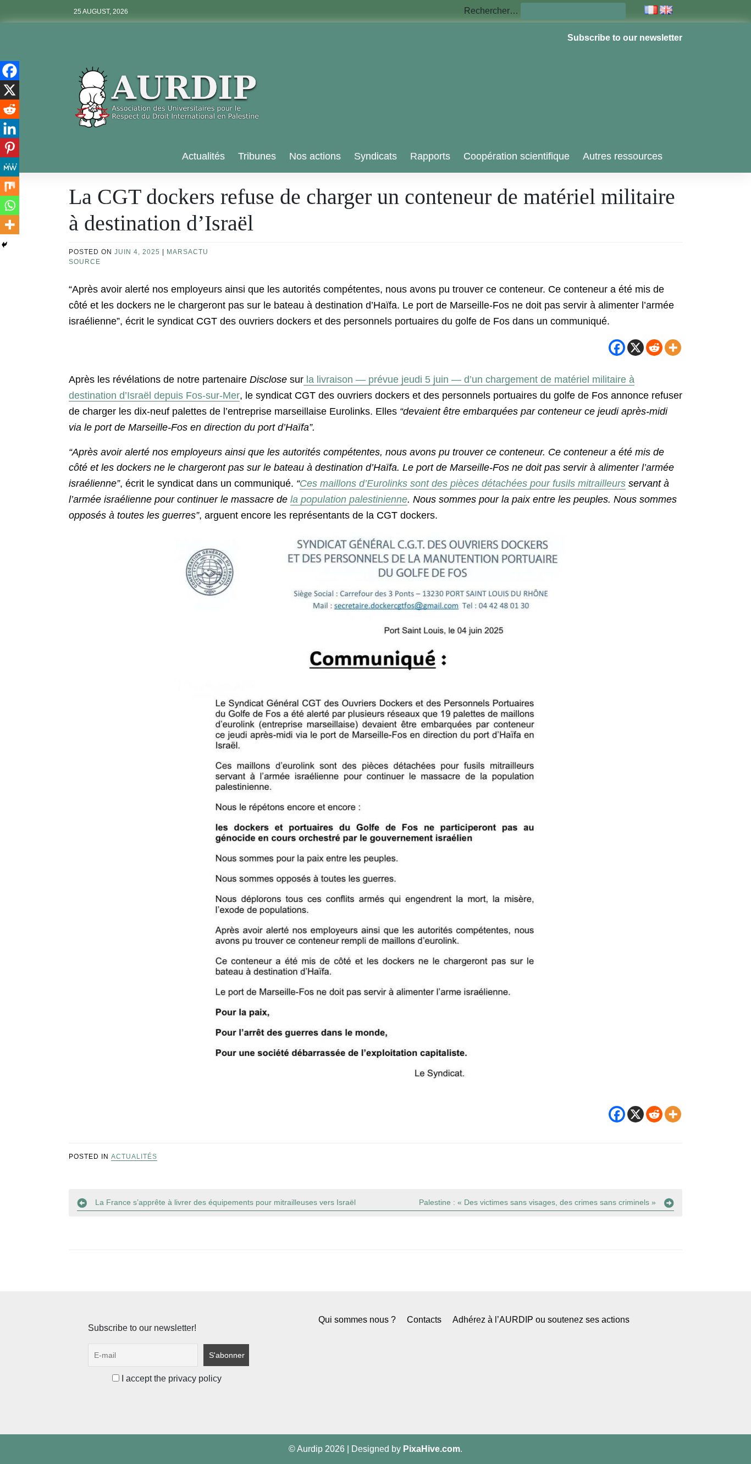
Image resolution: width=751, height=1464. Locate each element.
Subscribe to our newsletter (624, 37)
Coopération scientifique (516, 156)
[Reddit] (654, 347)
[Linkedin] (9, 128)
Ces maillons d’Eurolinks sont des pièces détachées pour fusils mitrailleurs (463, 483)
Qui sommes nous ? (357, 1319)
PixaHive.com (431, 1449)
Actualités (203, 156)
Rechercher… (491, 10)
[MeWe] (9, 167)
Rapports (430, 156)
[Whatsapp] (9, 205)
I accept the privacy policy (170, 1378)
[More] (673, 347)
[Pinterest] (9, 147)
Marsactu (187, 252)
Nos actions (315, 156)
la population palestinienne (348, 499)
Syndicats (375, 156)
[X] (635, 347)
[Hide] (4, 244)
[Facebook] (617, 347)
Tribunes (257, 156)
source (85, 262)
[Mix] (9, 186)
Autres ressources (622, 156)
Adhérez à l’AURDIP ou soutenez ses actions (540, 1319)
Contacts (424, 1319)
